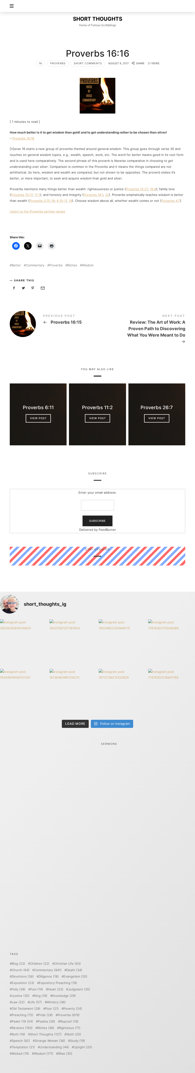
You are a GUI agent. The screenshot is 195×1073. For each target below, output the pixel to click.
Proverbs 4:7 (170, 201)
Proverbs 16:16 (23, 138)
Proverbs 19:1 (93, 195)
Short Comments (88, 63)
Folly (18, 989)
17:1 (37, 195)
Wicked (20, 1053)
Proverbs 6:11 (38, 407)
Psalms (46, 1021)
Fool (36, 989)
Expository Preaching (58, 982)
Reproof (69, 1021)
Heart (55, 989)
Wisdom (87, 265)
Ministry (56, 1002)
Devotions (23, 976)
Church (20, 970)
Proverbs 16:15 (54, 324)
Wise (65, 1053)
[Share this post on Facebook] (14, 288)
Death (74, 970)
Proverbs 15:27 (137, 189)
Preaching (22, 1015)
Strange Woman (50, 1040)
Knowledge (64, 995)
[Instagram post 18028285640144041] (23, 642)
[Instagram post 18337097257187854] (73, 642)
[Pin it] (33, 288)
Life (35, 1002)
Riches (72, 265)
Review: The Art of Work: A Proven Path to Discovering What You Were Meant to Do (141, 330)
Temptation (23, 1047)
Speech (21, 1040)
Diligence (49, 976)
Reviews (22, 1027)
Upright (83, 1047)
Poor (52, 1008)
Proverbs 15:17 (22, 195)
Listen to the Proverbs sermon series (37, 211)
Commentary (35, 265)
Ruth (18, 1034)
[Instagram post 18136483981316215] (73, 692)
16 (40, 63)
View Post (38, 418)
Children (39, 963)
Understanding (54, 1047)
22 (107, 195)
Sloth (73, 1034)
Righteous (69, 1027)
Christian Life (67, 963)
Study (77, 1040)
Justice (20, 995)
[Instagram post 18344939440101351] (23, 692)
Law (18, 1002)
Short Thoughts (46, 1034)
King (40, 995)
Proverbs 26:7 (157, 407)
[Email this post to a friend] (42, 288)
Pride (45, 1015)
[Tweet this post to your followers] (23, 288)
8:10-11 (62, 201)
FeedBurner (107, 529)
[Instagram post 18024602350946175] (122, 642)
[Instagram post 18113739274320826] (122, 692)
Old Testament (26, 1008)
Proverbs (58, 63)
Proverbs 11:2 (97, 407)
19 (70, 201)
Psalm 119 (22, 1021)
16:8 (153, 189)
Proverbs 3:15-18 (42, 201)
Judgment (79, 989)
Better (16, 265)
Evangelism (75, 976)
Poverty (72, 1008)
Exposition (23, 982)
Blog (18, 963)
